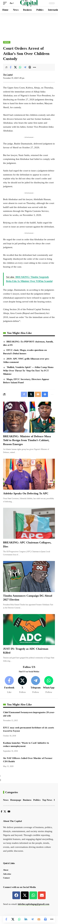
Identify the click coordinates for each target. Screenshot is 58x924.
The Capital (8, 75)
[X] (22, 685)
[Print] (45, 919)
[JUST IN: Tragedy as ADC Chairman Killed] (29, 629)
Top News (47, 800)
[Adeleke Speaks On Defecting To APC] (29, 474)
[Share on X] (15, 67)
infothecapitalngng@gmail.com (33, 904)
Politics (37, 800)
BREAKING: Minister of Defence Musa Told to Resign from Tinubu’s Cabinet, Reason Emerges (27, 440)
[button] (5, 3)
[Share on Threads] (30, 67)
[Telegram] (35, 685)
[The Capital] (29, 3)
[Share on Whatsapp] (20, 67)
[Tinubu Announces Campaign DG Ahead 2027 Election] (29, 576)
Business (27, 800)
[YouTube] (9, 812)
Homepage (15, 800)
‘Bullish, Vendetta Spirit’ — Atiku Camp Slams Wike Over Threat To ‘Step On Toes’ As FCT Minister (28, 370)
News (6, 42)
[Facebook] (9, 685)
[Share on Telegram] (25, 67)
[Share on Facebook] (10, 67)
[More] (34, 67)
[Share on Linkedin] (26, 919)
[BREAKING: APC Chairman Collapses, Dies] (29, 523)
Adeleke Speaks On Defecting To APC (25, 493)
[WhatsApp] (49, 685)
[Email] (39, 919)
